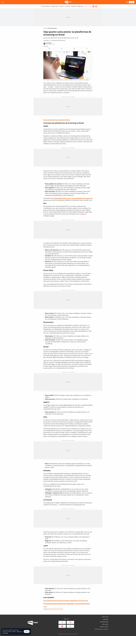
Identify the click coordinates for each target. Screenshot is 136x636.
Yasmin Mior (48, 43)
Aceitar (26, 631)
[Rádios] (96, 6)
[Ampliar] (91, 53)
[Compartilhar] (87, 48)
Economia (67, 6)
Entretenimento (52, 28)
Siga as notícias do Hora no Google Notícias (56, 120)
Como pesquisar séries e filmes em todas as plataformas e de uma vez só (65, 600)
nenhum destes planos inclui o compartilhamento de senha (71, 198)
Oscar (83, 214)
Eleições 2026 (54, 6)
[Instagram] (70, 622)
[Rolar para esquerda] (40, 6)
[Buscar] (127, 2)
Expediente (105, 619)
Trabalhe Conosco (104, 626)
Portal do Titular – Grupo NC (101, 629)
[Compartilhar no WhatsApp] (49, 48)
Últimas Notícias (45, 6)
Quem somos (105, 616)
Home (45, 28)
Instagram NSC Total (49, 609)
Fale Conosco (105, 624)
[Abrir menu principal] (3, 2)
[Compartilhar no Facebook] (62, 48)
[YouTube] (62, 626)
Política (86, 6)
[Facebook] (62, 622)
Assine (131, 2)
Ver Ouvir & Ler (58, 609)
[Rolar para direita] (90, 6)
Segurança (80, 6)
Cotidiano (73, 6)
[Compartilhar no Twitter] (74, 48)
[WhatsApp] (70, 626)
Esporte (61, 6)
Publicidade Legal (104, 621)
